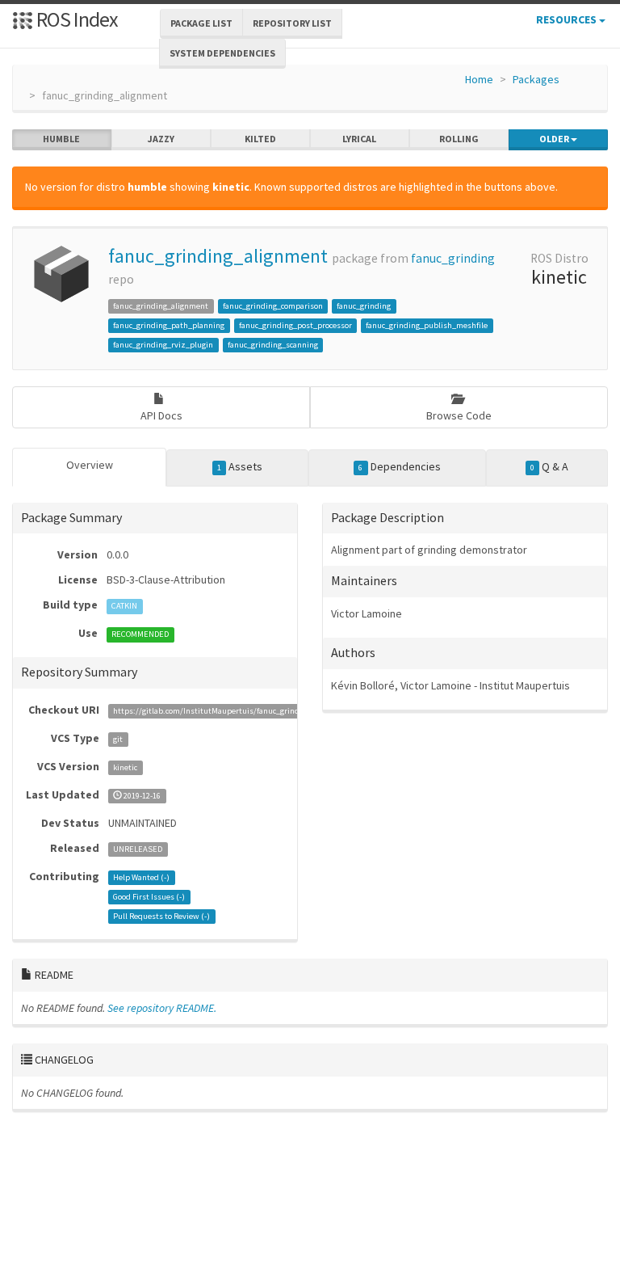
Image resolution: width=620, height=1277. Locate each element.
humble (61, 139)
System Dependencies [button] (222, 53)
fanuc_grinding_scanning (273, 344)
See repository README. (161, 1008)
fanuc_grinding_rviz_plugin (163, 344)
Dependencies (399, 466)
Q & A (549, 466)
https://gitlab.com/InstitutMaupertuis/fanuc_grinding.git (218, 711)
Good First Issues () (149, 896)
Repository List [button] (292, 23)
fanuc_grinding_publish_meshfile (427, 325)
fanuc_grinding (453, 258)
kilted (260, 139)
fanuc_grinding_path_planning (168, 325)
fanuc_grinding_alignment (218, 255)
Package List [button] (201, 23)
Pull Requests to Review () (161, 916)
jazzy (161, 139)
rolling (459, 139)
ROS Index (75, 19)
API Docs (161, 415)
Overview (89, 464)
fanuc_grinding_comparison (273, 306)
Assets (239, 466)
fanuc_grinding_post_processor (295, 325)
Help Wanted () (141, 877)
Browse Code (459, 415)
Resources (567, 19)
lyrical (359, 139)
